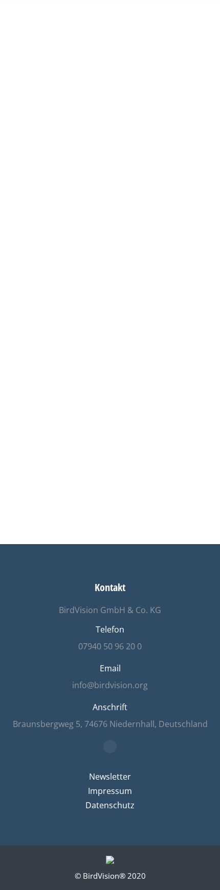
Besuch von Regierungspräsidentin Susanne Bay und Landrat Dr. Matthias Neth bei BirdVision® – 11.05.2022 (105, 240)
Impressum (110, 791)
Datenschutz (110, 805)
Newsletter (110, 776)
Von (113, 287)
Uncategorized (48, 287)
